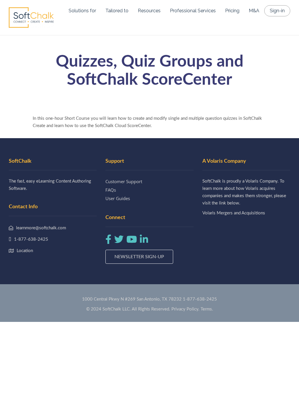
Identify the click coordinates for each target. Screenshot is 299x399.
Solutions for (82, 10)
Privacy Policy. (185, 309)
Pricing (232, 10)
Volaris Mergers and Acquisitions (233, 213)
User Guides (117, 198)
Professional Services (193, 10)
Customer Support (123, 181)
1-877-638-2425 (200, 299)
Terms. (207, 309)
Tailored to (116, 10)
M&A (254, 10)
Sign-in (277, 10)
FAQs (110, 190)
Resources (149, 10)
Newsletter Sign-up (139, 256)
